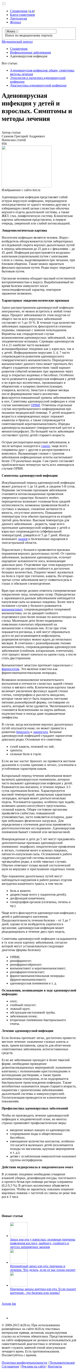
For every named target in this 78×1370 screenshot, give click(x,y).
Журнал (15, 22)
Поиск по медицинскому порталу (29, 35)
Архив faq (9, 1303)
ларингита (40, 732)
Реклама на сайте (33, 1366)
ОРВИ (35, 405)
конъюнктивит (12, 609)
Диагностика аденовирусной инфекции (38, 85)
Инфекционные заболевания (30, 52)
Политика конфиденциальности (24, 1362)
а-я (31, 11)
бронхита (23, 732)
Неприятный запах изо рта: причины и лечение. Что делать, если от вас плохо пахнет (43, 1268)
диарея (22, 539)
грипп (45, 446)
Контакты (55, 1366)
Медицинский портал (17, 41)
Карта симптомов (22, 14)
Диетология (18, 18)
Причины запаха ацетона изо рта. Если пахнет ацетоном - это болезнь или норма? (43, 1291)
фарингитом (10, 669)
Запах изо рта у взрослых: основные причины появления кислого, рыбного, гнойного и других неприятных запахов (42, 1243)
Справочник (19, 11)
